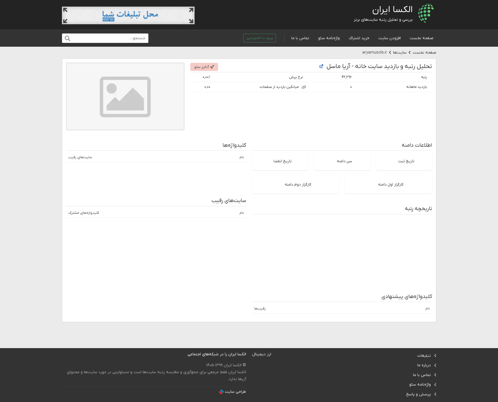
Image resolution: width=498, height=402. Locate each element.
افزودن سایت (389, 38)
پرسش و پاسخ (418, 394)
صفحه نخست (421, 38)
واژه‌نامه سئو (329, 38)
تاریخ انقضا (282, 161)
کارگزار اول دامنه (390, 184)
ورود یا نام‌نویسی (259, 38)
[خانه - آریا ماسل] (321, 67)
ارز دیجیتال (261, 354)
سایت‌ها (400, 52)
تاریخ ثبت (406, 161)
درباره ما (424, 365)
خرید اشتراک (359, 38)
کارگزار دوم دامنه (298, 184)
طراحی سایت (235, 392)
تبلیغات (424, 355)
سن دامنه (344, 161)
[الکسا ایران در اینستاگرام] (183, 354)
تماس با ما (300, 38)
